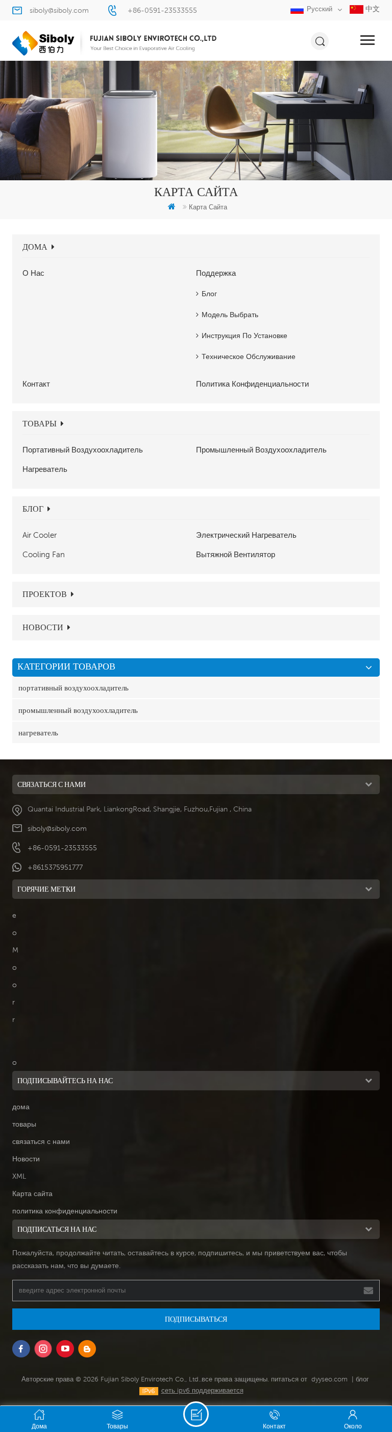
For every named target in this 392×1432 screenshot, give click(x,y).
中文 (371, 9)
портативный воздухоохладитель (82, 449)
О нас (33, 272)
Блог (209, 294)
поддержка (216, 272)
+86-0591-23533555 (162, 10)
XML (19, 1176)
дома (34, 247)
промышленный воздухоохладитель (261, 449)
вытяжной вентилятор (235, 554)
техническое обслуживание (249, 356)
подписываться (196, 1319)
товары (39, 423)
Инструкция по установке (244, 335)
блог (32, 509)
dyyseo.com (329, 1379)
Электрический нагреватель (246, 534)
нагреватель (44, 468)
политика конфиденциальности (252, 383)
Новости (42, 627)
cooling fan (43, 554)
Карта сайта (32, 1193)
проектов (44, 594)
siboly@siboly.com (59, 10)
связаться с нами (41, 1141)
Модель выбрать (230, 315)
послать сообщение (196, 1414)
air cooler (39, 534)
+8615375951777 (55, 867)
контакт (36, 383)
